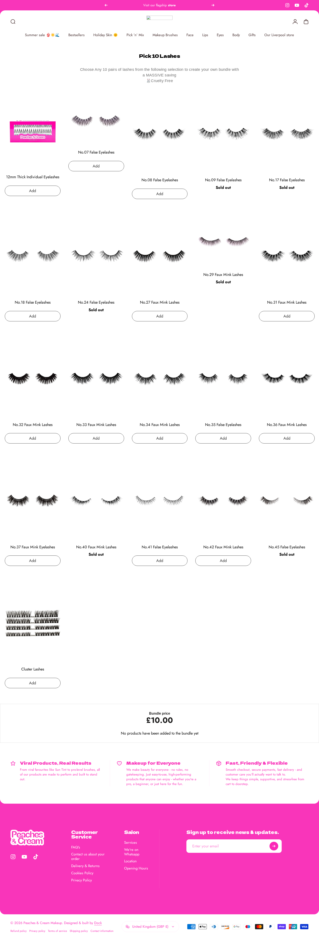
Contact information (101, 931)
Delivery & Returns (85, 866)
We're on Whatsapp (131, 851)
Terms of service (57, 931)
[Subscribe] (274, 846)
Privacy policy (37, 931)
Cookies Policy (82, 873)
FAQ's (75, 847)
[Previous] (106, 5)
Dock (98, 922)
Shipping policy (79, 931)
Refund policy (18, 931)
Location (130, 861)
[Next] (213, 5)
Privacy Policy (81, 880)
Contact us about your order (88, 856)
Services (130, 842)
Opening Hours (136, 868)
